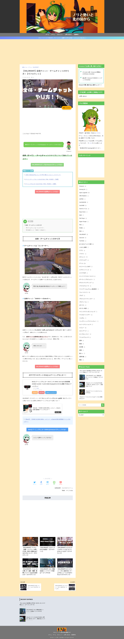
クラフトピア (83, 260)
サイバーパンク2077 (85, 266)
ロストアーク (83, 331)
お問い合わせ (68, 34)
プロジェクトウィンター (86, 298)
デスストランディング (86, 282)
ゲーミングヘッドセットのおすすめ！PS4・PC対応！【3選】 (42, 179)
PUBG (81, 228)
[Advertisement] (62, 52)
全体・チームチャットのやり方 (33, 225)
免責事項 (76, 34)
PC (67, 490)
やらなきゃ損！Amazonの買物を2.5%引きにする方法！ (92, 73)
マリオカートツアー (85, 314)
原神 (81, 340)
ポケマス (82, 305)
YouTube (82, 241)
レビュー (82, 327)
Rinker (38, 388)
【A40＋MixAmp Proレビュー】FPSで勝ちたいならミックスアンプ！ (43, 174)
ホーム (47, 34)
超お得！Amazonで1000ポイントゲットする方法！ (92, 79)
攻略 (71, 490)
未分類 (82, 347)
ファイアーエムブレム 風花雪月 (88, 289)
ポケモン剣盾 (83, 308)
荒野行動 (82, 356)
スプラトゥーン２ (85, 270)
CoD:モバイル (84, 208)
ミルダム (82, 318)
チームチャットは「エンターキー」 (35, 227)
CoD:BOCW (83, 202)
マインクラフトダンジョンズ (88, 311)
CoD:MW (82, 205)
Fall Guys (83, 218)
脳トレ (82, 353)
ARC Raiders (83, 195)
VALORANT (65, 488)
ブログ (82, 295)
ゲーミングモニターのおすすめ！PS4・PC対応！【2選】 (41, 184)
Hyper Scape (83, 221)
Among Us (83, 189)
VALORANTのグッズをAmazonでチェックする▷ (47, 164)
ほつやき (97, 133)
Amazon (35, 392)
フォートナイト (84, 292)
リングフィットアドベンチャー (88, 321)
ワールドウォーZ (84, 337)
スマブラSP (83, 273)
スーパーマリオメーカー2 (87, 276)
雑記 (81, 360)
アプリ (82, 250)
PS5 (81, 224)
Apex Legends (84, 192)
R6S (81, 231)
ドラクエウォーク (85, 286)
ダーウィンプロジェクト (86, 279)
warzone (82, 237)
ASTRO (82, 199)
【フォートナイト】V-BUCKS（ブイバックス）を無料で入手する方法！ (55, 37)
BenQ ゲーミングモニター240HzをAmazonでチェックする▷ (47, 429)
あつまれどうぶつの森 (86, 244)
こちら (90, 143)
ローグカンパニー (85, 334)
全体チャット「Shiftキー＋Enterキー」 (36, 230)
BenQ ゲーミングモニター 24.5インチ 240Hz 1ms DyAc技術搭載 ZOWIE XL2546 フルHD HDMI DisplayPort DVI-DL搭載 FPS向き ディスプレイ (51, 384)
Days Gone (83, 212)
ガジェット (60, 34)
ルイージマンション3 (86, 324)
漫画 (81, 350)
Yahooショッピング (51, 392)
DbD (81, 215)
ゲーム (53, 34)
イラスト (82, 253)
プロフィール (83, 302)
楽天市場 (41, 392)
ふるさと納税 (83, 247)
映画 (81, 343)
